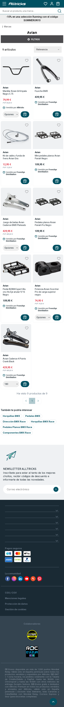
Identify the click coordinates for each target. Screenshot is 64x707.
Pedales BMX (32, 416)
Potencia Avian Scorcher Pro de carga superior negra (47, 292)
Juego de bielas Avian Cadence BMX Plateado (14, 223)
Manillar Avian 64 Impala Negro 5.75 (15, 92)
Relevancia (42, 49)
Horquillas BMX (11, 416)
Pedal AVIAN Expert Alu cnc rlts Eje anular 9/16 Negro (14, 292)
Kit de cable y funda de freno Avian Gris (14, 157)
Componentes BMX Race (17, 432)
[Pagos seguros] (21, 556)
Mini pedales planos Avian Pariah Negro (47, 157)
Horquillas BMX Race (42, 421)
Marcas (7, 26)
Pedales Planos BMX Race (17, 427)
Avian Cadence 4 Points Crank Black (14, 360)
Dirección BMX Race (14, 421)
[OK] (55, 489)
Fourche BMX (41, 91)
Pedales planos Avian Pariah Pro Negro (45, 223)
